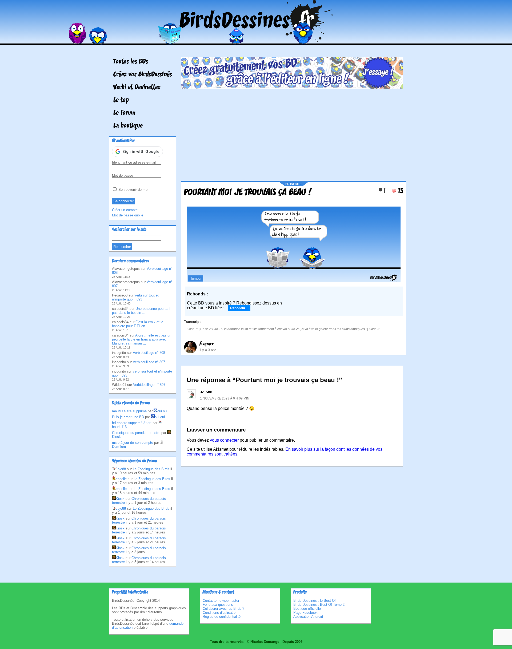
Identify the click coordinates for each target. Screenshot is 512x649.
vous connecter (224, 440)
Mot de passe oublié (127, 215)
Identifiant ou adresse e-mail (134, 162)
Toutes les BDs (130, 62)
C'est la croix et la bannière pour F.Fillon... (137, 324)
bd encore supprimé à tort (131, 423)
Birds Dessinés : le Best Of (314, 601)
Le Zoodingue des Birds (151, 469)
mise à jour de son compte (132, 443)
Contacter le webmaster (221, 601)
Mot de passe (122, 175)
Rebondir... (239, 308)
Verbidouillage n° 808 (149, 353)
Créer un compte (125, 210)
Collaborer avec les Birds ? (223, 609)
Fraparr (206, 344)
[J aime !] (394, 191)
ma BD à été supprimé (129, 411)
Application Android (308, 617)
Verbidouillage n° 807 (149, 362)
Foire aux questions (218, 605)
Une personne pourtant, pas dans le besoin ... (141, 311)
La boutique (128, 126)
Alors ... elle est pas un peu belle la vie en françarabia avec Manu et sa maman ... (141, 339)
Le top (121, 100)
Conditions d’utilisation (220, 613)
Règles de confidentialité (222, 617)
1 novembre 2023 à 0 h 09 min (224, 398)
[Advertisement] (292, 132)
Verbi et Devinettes (136, 88)
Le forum (124, 113)
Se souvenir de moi (132, 190)
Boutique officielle (307, 609)
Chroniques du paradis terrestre (136, 433)
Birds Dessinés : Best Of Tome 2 (319, 605)
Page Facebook (305, 613)
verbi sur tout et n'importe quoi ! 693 (135, 297)
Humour (196, 278)
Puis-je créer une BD (128, 417)
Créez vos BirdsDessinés (142, 75)
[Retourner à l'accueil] (256, 41)
